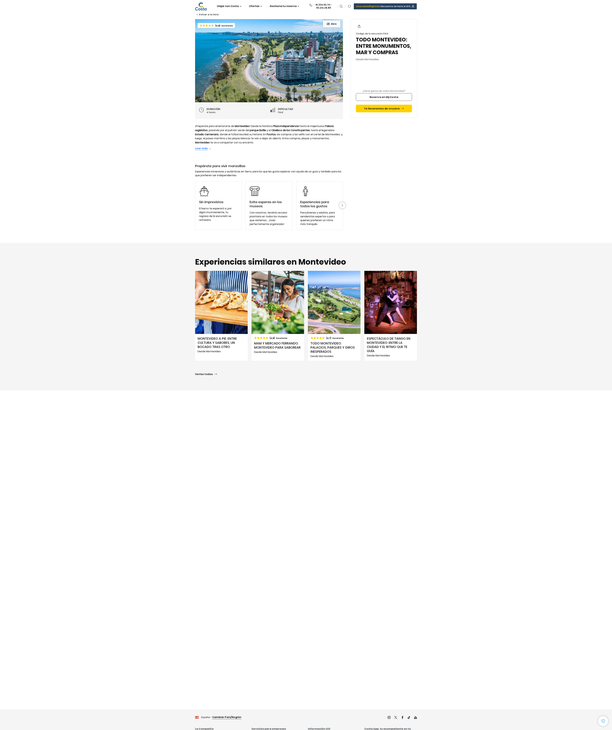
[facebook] (402, 718)
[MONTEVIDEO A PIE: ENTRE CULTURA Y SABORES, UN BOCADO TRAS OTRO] (221, 316)
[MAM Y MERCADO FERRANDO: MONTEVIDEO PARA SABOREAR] (277, 316)
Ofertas (254, 6)
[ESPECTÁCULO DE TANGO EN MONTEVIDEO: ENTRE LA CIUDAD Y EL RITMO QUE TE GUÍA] (390, 316)
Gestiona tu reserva (283, 6)
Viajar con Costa (228, 6)
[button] (349, 6)
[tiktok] (409, 718)
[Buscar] (341, 6)
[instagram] (389, 718)
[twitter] (395, 718)
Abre (334, 23)
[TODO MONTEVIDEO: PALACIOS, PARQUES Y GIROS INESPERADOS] (334, 316)
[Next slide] (342, 205)
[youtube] (415, 718)
